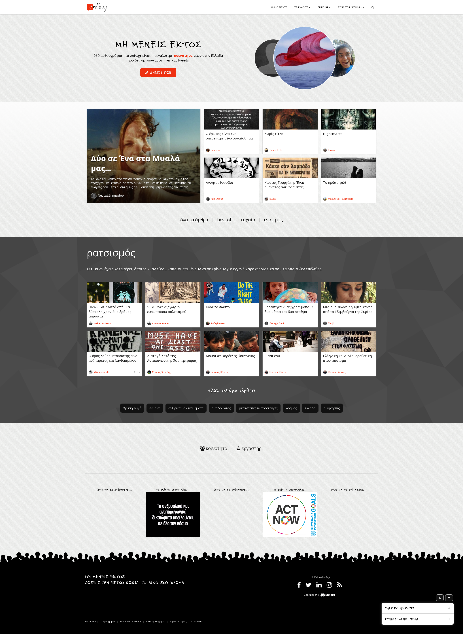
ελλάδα (310, 408)
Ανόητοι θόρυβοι (219, 182)
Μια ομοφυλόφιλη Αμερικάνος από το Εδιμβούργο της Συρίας (347, 309)
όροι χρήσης (109, 621)
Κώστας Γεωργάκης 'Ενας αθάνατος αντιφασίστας (284, 184)
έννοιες (154, 408)
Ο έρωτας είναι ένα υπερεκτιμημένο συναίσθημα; (230, 135)
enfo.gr (95, 621)
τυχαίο (248, 220)
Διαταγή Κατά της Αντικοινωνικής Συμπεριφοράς (172, 357)
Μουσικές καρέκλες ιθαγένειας (230, 355)
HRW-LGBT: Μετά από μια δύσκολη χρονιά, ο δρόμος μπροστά (110, 311)
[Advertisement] (114, 514)
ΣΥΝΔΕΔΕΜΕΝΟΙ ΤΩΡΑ (401, 619)
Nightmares (332, 133)
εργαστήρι (252, 448)
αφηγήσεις (332, 408)
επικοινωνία (196, 621)
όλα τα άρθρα (194, 220)
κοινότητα (183, 55)
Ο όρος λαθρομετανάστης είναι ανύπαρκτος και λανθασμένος (114, 357)
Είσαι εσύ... (273, 355)
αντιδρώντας (221, 408)
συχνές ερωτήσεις (178, 621)
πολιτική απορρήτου (155, 621)
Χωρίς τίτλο (273, 133)
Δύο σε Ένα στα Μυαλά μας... (135, 163)
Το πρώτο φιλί (334, 182)
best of (224, 220)
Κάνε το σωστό (218, 307)
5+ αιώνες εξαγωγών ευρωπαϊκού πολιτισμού (166, 309)
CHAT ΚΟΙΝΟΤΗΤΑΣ (399, 608)
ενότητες (273, 220)
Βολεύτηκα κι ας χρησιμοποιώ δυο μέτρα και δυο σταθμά (288, 309)
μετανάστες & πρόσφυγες (258, 408)
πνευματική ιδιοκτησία (130, 621)
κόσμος (291, 408)
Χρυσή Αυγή (132, 408)
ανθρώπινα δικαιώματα (186, 408)
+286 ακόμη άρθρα (231, 390)
